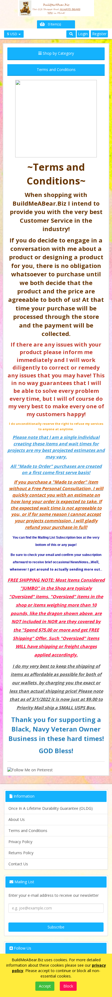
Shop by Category (58, 53)
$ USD (12, 33)
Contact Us (18, 863)
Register (99, 33)
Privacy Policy (20, 841)
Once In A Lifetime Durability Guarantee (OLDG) (50, 808)
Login (83, 33)
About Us (16, 819)
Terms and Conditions (27, 830)
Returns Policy (20, 852)
